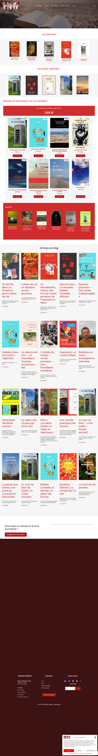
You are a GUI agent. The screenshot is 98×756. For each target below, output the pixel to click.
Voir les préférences (90, 750)
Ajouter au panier (17, 155)
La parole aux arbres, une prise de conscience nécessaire (10, 490)
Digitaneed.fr (57, 704)
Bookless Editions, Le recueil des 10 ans (68, 489)
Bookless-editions (48, 704)
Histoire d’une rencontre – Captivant (10, 355)
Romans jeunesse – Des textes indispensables (87, 290)
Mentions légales (88, 753)
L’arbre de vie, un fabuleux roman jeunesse (29, 289)
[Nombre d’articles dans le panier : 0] (94, 5)
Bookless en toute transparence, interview (87, 357)
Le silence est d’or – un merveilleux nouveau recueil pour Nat (29, 360)
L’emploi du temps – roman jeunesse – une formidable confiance (47, 361)
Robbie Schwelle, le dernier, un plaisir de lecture (47, 490)
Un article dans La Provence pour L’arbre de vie (9, 290)
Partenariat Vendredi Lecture (8, 423)
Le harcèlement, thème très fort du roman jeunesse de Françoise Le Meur (48, 293)
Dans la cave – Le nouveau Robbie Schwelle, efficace (68, 290)
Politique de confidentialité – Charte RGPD (76, 753)
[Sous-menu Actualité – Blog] (69, 5)
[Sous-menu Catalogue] (42, 5)
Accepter (69, 750)
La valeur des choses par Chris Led (29, 423)
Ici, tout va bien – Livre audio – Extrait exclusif (86, 426)
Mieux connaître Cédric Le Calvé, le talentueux (46, 426)
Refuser (80, 750)
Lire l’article (5, 306)
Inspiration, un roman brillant (68, 354)
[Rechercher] (78, 688)
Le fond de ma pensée (87, 486)
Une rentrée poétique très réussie (68, 423)
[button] (95, 737)
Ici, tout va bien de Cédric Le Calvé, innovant (27, 490)
